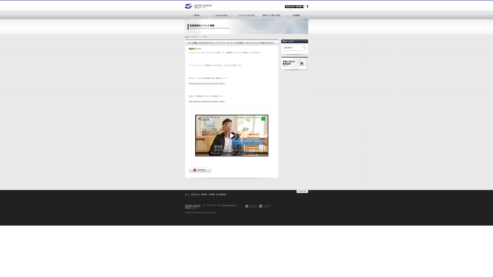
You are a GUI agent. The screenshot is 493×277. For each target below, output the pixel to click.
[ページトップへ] (302, 191)
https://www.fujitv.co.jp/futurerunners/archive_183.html (207, 83)
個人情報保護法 (221, 194)
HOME (187, 37)
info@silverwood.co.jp (229, 205)
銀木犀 (196, 15)
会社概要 (296, 15)
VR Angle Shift (221, 15)
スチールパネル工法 (246, 15)
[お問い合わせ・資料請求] (296, 6)
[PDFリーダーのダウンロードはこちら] (265, 206)
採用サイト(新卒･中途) (271, 15)
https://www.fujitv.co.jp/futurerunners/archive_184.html (207, 101)
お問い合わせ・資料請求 (199, 194)
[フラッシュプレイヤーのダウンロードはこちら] (251, 206)
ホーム (187, 194)
